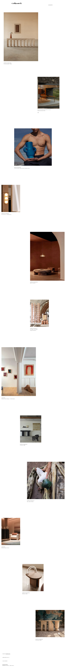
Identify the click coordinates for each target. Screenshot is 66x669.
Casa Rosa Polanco (5, 664)
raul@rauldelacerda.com (5, 657)
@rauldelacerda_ (8, 653)
